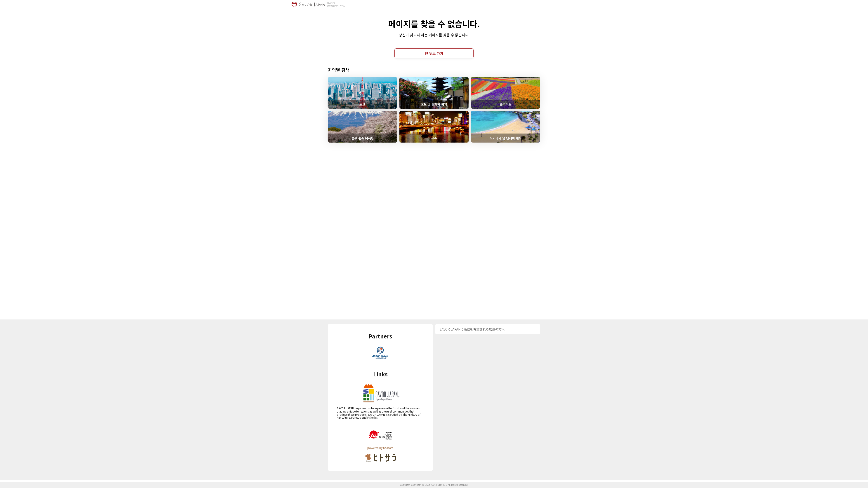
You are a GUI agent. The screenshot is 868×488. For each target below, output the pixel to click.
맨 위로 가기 (434, 53)
